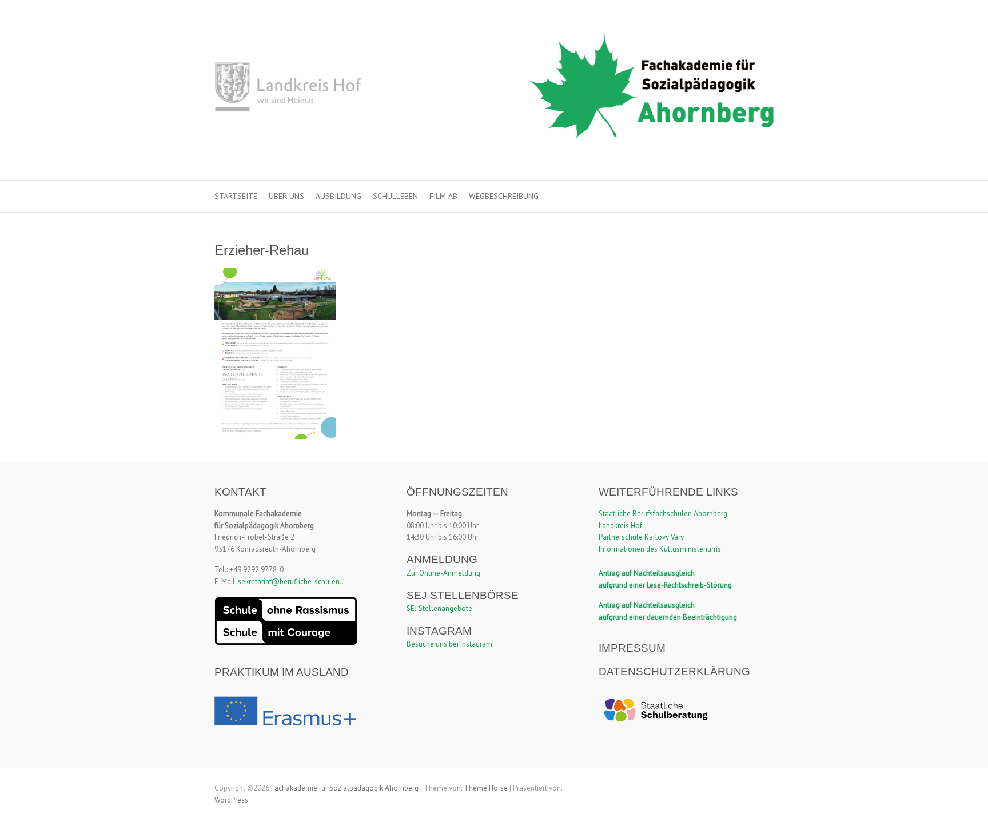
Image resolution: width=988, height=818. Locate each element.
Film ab (443, 196)
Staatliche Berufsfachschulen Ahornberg (663, 513)
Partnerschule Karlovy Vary (641, 537)
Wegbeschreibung (504, 196)
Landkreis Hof (620, 525)
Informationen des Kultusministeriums (660, 549)
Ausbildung (338, 196)
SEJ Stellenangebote (439, 608)
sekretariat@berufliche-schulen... (292, 581)
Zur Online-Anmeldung (443, 573)
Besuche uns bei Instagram (449, 644)
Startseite (235, 196)
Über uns (286, 196)
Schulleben (395, 196)
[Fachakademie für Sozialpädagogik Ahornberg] (494, 90)
